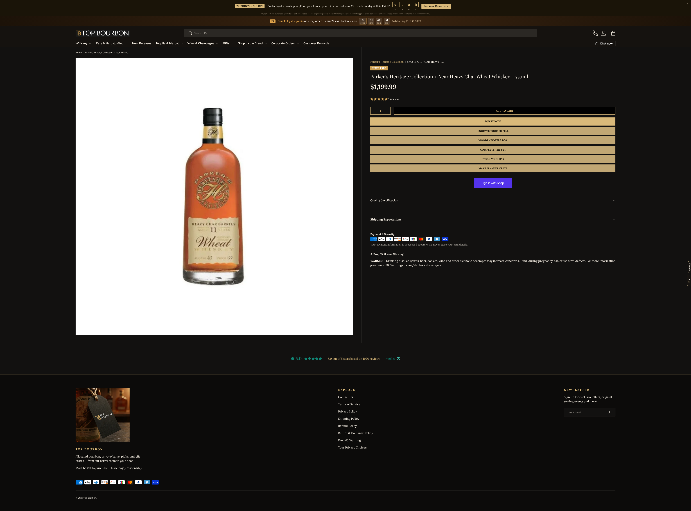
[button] (613, 33)
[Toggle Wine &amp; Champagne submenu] (217, 43)
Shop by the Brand (250, 43)
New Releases (141, 43)
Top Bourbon (89, 497)
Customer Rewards (316, 43)
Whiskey (81, 43)
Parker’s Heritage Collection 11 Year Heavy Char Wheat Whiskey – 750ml (106, 52)
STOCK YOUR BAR (493, 159)
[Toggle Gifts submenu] (232, 43)
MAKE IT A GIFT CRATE (492, 168)
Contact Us (345, 397)
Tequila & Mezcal (167, 43)
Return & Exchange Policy (355, 433)
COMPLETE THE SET (493, 149)
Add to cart (504, 110)
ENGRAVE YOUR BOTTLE (493, 131)
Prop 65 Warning (349, 440)
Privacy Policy (347, 411)
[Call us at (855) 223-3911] (595, 33)
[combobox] (360, 33)
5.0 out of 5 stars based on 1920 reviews (354, 358)
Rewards (689, 267)
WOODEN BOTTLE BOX (492, 140)
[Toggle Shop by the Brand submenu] (265, 43)
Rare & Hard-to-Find (109, 43)
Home (79, 52)
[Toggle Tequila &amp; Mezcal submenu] (181, 43)
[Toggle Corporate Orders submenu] (297, 43)
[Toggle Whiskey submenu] (90, 43)
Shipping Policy (348, 418)
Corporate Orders (283, 43)
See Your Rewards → (436, 6)
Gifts (226, 43)
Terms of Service (349, 404)
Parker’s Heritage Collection (387, 61)
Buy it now (493, 121)
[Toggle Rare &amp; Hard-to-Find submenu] (126, 43)
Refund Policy (347, 426)
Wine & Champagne (200, 43)
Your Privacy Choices (352, 447)
